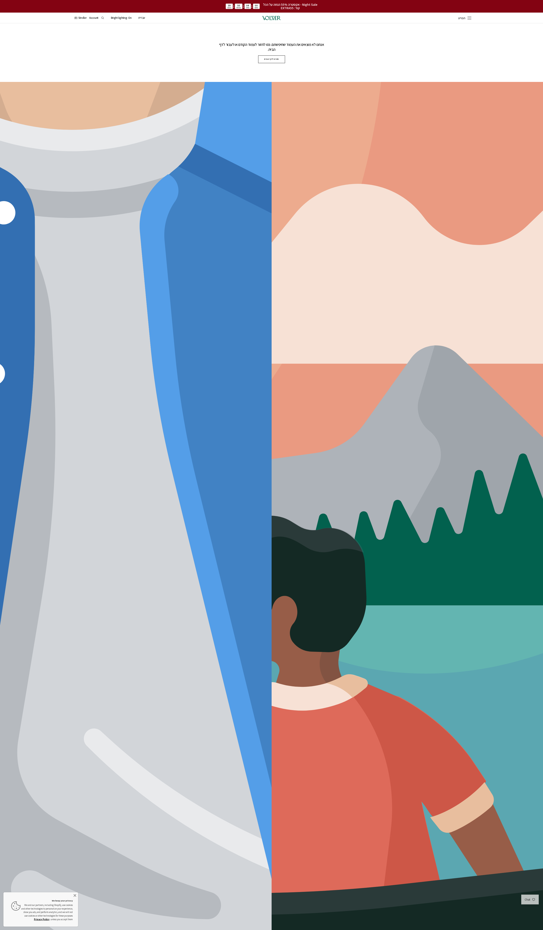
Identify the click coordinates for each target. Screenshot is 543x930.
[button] (142, 18)
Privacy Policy (41, 919)
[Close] (75, 895)
